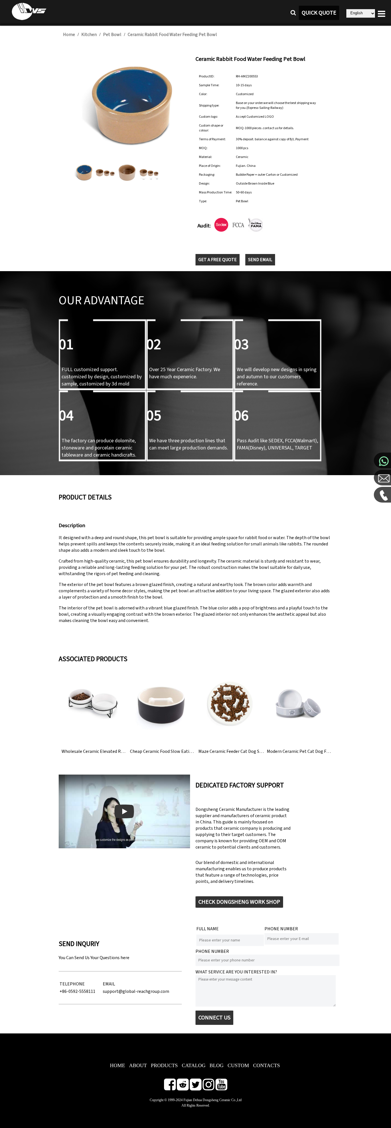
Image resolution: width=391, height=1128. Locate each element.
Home (69, 34)
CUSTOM (238, 1065)
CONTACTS (266, 1065)
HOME (117, 1065)
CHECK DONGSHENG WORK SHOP (239, 902)
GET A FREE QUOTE (217, 260)
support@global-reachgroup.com (136, 991)
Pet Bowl (112, 34)
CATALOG (194, 1065)
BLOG (217, 1065)
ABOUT (138, 1065)
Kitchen (89, 34)
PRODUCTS (164, 1065)
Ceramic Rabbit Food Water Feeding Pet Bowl (172, 34)
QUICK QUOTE (319, 13)
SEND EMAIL (260, 260)
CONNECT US (214, 1018)
